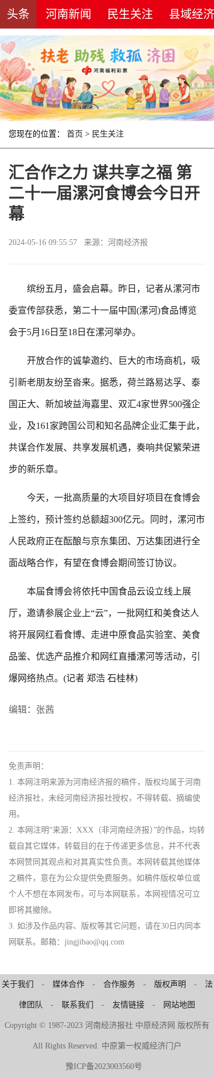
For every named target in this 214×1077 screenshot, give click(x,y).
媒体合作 (68, 984)
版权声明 (170, 984)
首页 (75, 134)
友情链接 (128, 1004)
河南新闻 (68, 14)
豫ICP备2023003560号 (104, 1066)
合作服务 (119, 984)
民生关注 (130, 14)
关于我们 (18, 984)
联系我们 (78, 1004)
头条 (18, 14)
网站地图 (179, 1004)
